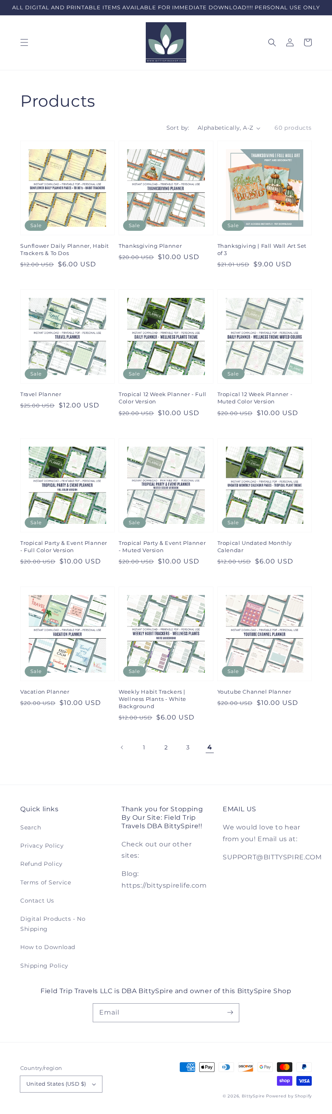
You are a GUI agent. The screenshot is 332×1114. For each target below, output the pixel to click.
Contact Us (37, 900)
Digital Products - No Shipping (53, 924)
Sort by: (177, 127)
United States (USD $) (56, 1083)
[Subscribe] (230, 1012)
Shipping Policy (44, 965)
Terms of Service (45, 882)
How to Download (47, 947)
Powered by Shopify (289, 1096)
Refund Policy (41, 863)
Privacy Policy (42, 845)
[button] (24, 42)
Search (30, 827)
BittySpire (253, 1096)
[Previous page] (122, 747)
